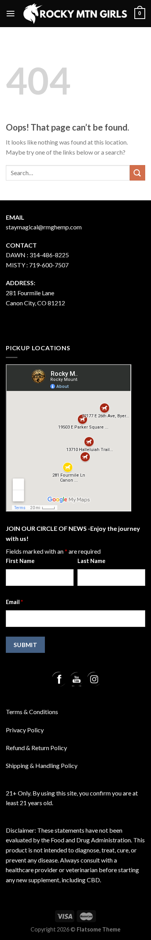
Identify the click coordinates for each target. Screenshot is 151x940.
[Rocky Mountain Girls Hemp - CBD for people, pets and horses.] (75, 13)
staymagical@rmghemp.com (44, 227)
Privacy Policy (25, 729)
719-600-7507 (49, 265)
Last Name (91, 561)
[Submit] (137, 172)
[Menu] (10, 13)
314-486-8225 (49, 254)
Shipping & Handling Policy (41, 765)
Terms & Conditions (32, 711)
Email (14, 602)
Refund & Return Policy (36, 747)
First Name (20, 561)
